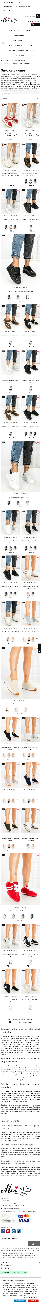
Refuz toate (33, 1300)
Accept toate (20, 1300)
